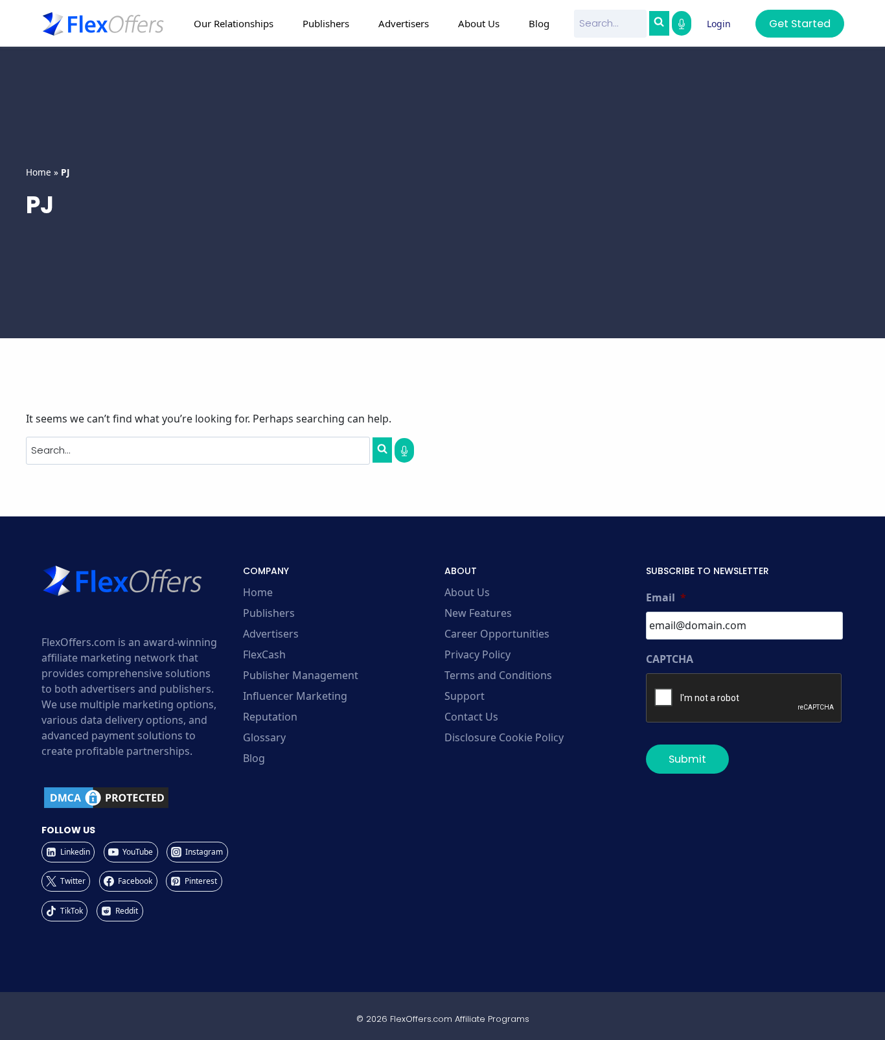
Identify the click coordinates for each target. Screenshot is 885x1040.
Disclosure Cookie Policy (504, 737)
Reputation (270, 717)
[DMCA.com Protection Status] (140, 798)
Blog (539, 23)
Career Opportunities (496, 634)
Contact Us (471, 717)
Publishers (269, 613)
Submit (687, 759)
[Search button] (659, 23)
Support (464, 696)
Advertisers (271, 634)
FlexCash (264, 654)
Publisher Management (300, 675)
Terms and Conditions (498, 675)
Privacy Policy (477, 654)
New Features (478, 613)
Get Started (800, 23)
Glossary (264, 737)
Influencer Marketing (295, 696)
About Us (467, 592)
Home (38, 172)
